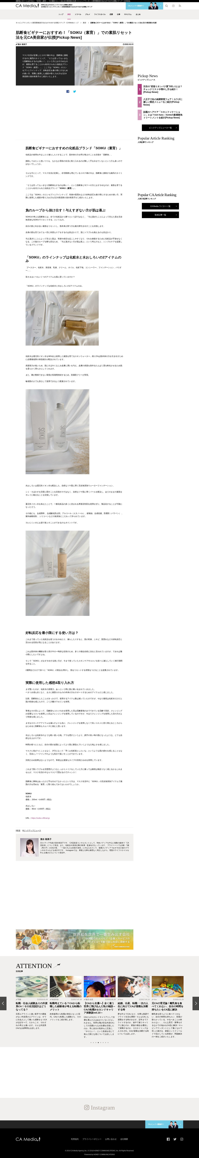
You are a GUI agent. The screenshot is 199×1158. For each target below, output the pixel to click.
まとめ (138, 14)
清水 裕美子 (22, 44)
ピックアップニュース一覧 (160, 128)
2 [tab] (93, 1042)
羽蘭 (19, 999)
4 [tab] (98, 1042)
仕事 (118, 14)
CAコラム (128, 14)
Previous (3, 1003)
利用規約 (75, 1139)
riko (155, 999)
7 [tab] (105, 1042)
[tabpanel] (32, 1007)
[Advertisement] (74, 116)
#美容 (18, 831)
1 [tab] (91, 1042)
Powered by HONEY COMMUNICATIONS (99, 1154)
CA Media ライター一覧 (160, 206)
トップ (60, 14)
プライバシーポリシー (91, 1139)
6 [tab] (103, 1042)
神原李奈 (55, 999)
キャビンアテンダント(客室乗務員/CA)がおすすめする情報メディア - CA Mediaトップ (47, 23)
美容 (69, 14)
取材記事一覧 (160, 215)
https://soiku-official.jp (40, 818)
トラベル (78, 14)
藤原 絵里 (89, 999)
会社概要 (124, 1139)
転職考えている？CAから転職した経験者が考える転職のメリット (65, 1006)
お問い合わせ (111, 1139)
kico (121, 999)
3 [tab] (95, 1042)
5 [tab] (100, 1042)
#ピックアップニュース (31, 831)
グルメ (87, 14)
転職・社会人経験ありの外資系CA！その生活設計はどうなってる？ (32, 1006)
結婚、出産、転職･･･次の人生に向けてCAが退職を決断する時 (133, 1006)
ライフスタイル (100, 14)
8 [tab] (108, 1042)
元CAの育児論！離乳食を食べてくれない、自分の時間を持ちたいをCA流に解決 (167, 1006)
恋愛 (111, 14)
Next (196, 1003)
